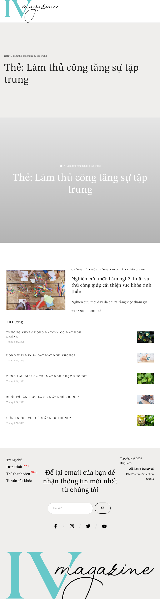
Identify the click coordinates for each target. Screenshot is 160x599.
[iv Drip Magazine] (31, 11)
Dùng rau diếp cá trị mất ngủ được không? (46, 376)
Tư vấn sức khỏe (19, 481)
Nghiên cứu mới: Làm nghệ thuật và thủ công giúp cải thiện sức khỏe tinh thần (111, 285)
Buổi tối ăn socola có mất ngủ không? (42, 397)
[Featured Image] (35, 290)
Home (7, 56)
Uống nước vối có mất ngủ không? (38, 418)
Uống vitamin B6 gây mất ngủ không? (40, 355)
